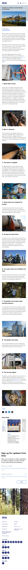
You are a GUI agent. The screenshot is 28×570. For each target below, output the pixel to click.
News (8, 434)
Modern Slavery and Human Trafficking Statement (6, 532)
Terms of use (17, 526)
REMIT (15, 524)
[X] (3, 412)
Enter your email (6, 466)
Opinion (24, 434)
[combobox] (14, 475)
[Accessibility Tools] (18, 2)
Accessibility (5, 524)
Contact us (4, 521)
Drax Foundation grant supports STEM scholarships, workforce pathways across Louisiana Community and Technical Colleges (13, 439)
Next (24, 427)
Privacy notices (5, 535)
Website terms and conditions (18, 529)
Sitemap (16, 521)
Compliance (4, 526)
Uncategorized (6, 30)
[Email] (12, 412)
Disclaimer (4, 529)
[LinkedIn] (9, 412)
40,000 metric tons (16, 380)
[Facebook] (6, 412)
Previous (4, 427)
